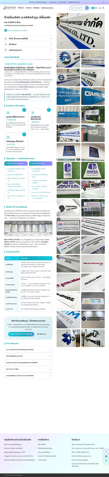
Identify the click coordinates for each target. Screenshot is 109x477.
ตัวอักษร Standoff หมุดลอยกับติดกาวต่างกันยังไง (22, 363)
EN (96, 8)
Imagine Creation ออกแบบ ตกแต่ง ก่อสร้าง (18, 456)
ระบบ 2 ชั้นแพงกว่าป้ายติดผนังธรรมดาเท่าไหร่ (20, 349)
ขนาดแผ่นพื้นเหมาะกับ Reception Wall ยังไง (20, 376)
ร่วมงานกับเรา (42, 460)
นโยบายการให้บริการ (44, 452)
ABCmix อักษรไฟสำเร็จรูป (12, 444)
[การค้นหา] (87, 8)
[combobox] (77, 8)
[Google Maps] (106, 461)
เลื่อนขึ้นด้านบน (41, 334)
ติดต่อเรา (13, 44)
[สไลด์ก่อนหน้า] (4, 2)
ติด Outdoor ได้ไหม (12, 369)
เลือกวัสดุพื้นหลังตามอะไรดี (14, 356)
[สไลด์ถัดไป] (103, 2)
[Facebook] (106, 452)
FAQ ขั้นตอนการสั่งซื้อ (18, 38)
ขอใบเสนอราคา (15, 50)
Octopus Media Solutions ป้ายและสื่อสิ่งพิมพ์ (19, 460)
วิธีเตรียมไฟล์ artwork (45, 448)
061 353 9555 (90, 464)
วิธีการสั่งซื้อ (42, 444)
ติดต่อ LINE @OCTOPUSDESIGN (21, 334)
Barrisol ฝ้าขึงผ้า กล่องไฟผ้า (13, 448)
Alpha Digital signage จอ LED (14, 452)
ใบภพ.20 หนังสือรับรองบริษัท (47, 456)
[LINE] (106, 456)
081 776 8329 (79, 464)
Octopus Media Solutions (16, 475)
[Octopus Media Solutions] (9, 8)
